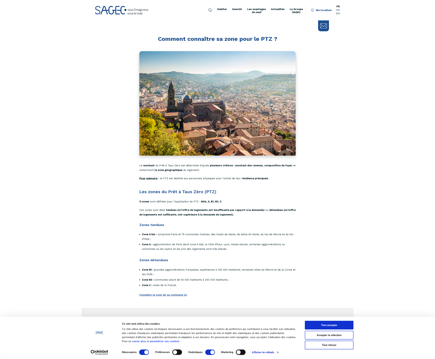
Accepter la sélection (329, 335)
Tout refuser (329, 345)
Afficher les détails (263, 352)
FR (338, 6)
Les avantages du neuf (256, 11)
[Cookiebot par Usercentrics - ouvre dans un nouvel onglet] (99, 352)
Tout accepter (329, 325)
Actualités (278, 9)
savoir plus (139, 341)
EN (338, 13)
